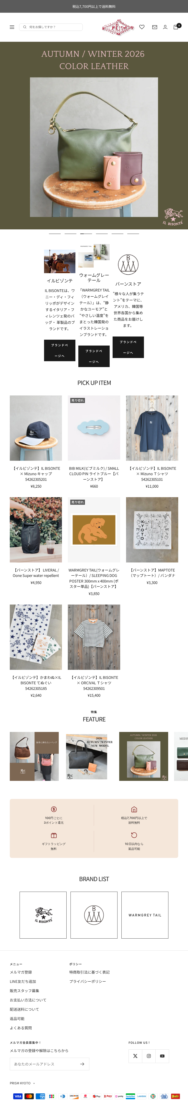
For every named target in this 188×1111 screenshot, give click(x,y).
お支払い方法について (28, 999)
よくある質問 (21, 1027)
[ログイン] (165, 27)
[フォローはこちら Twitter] (135, 1056)
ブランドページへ (59, 350)
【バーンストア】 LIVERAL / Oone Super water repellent (36, 572)
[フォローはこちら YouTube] (162, 1056)
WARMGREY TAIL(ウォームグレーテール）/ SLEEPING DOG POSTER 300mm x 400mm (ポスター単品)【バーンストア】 (94, 578)
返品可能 (17, 1018)
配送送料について (24, 1009)
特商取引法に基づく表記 (89, 972)
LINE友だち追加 (23, 981)
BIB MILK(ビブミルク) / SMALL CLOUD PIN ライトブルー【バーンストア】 (94, 474)
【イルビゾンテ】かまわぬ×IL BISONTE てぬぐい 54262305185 (36, 683)
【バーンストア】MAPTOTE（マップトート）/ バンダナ (152, 572)
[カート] (175, 27)
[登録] (82, 1064)
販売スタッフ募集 (24, 990)
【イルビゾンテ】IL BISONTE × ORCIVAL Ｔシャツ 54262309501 (94, 683)
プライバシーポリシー (87, 981)
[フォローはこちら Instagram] (148, 1056)
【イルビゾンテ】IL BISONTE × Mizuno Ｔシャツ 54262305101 (152, 474)
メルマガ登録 (21, 972)
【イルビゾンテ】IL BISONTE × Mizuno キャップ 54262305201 (36, 474)
